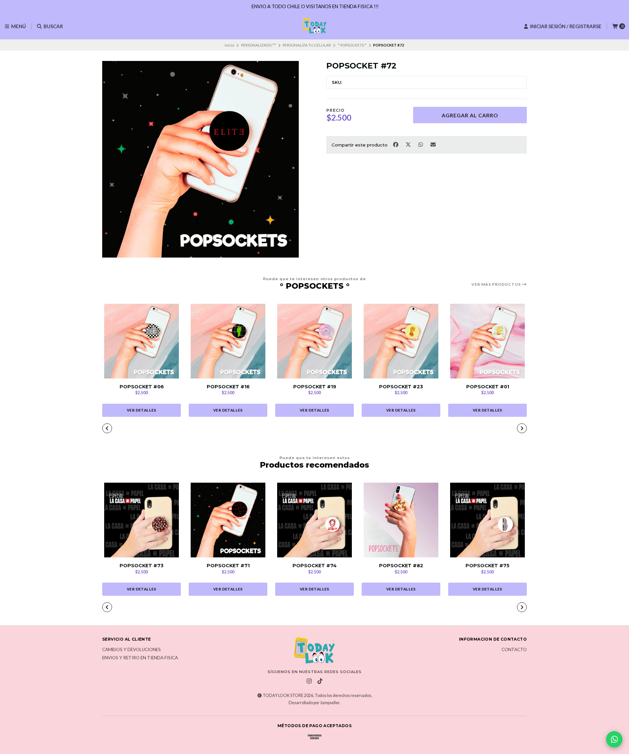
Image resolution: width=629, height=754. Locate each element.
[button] (275, 429)
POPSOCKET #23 (401, 387)
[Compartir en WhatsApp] (421, 144)
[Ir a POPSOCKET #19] (314, 341)
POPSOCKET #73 (141, 566)
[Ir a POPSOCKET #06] (141, 341)
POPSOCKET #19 (314, 387)
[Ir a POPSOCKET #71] (228, 520)
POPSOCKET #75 (487, 566)
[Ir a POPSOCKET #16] (228, 341)
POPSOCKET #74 (315, 566)
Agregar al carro (470, 115)
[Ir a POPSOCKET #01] (487, 341)
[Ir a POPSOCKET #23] (401, 341)
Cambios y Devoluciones (131, 650)
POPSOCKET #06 (142, 387)
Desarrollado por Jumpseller (314, 702)
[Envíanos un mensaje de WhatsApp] (614, 739)
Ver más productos (496, 284)
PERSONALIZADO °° (258, 45)
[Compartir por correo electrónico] (433, 144)
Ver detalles (141, 410)
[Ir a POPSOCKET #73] (141, 520)
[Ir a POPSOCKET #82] (401, 520)
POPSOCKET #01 (487, 387)
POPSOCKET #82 (401, 566)
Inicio (229, 45)
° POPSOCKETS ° (352, 45)
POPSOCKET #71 (228, 566)
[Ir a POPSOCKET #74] (314, 520)
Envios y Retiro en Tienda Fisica (140, 658)
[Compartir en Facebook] (396, 144)
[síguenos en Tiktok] (320, 681)
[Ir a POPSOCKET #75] (487, 520)
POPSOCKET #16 (228, 387)
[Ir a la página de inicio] (314, 26)
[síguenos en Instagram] (309, 681)
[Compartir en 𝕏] (408, 144)
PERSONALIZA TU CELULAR (307, 45)
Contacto (514, 650)
